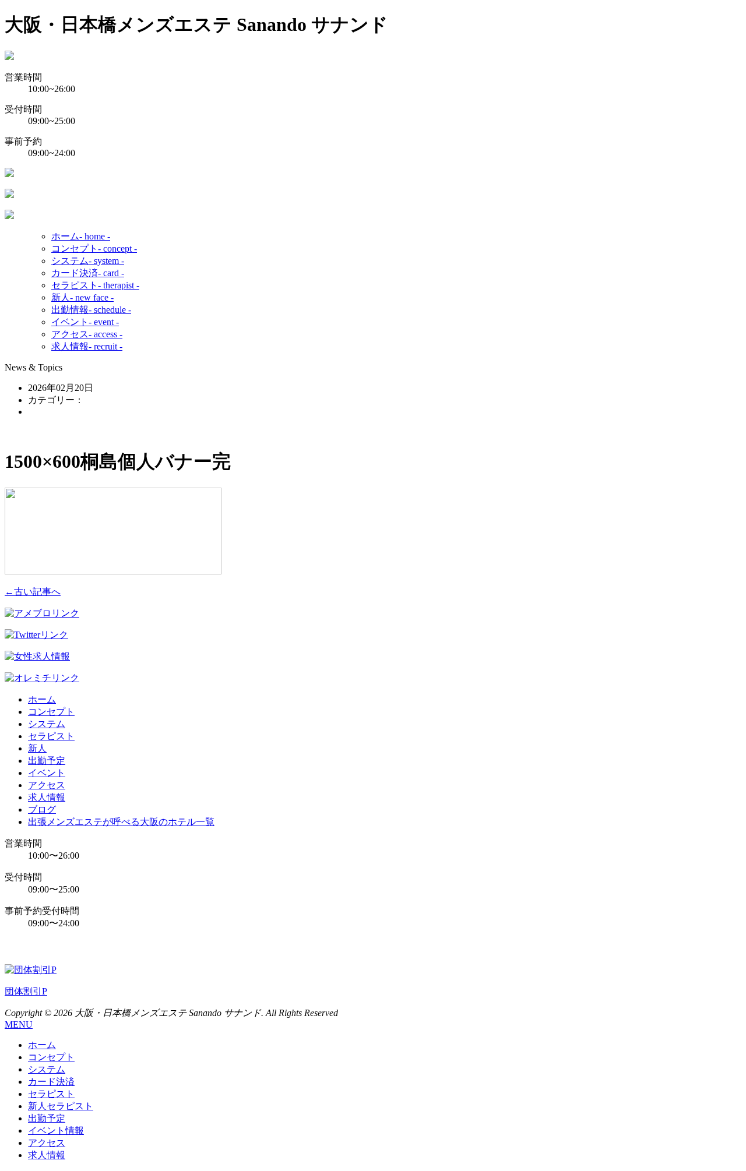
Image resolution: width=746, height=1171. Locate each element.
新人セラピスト (60, 1106)
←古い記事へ (33, 592)
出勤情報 (91, 310)
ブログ (42, 809)
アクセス (86, 334)
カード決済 (87, 273)
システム (87, 261)
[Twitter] (36, 635)
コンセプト (94, 248)
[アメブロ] (42, 613)
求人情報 (86, 346)
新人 (82, 297)
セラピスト (95, 285)
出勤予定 (46, 761)
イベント (85, 322)
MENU (19, 1024)
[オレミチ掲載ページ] (42, 678)
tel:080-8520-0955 (57, 946)
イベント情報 (56, 1130)
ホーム (80, 236)
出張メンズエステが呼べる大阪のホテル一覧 (121, 822)
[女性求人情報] (37, 656)
